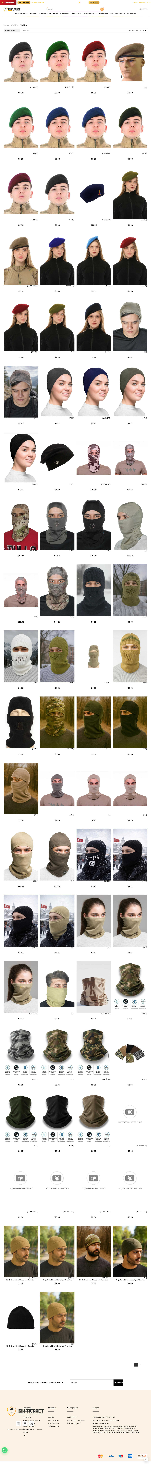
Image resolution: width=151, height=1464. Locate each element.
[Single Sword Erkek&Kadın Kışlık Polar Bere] (21, 1251)
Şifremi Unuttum (53, 1426)
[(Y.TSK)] (130, 619)
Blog (24, 1435)
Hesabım (51, 1417)
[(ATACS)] (130, 486)
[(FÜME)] (57, 420)
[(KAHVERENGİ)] (21, 288)
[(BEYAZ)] (21, 685)
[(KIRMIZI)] (94, 89)
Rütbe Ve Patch (76, 13)
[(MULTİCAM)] (21, 552)
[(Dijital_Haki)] (21, 1015)
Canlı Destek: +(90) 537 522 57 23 (104, 1417)
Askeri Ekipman (64, 13)
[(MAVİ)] (57, 156)
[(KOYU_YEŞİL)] (57, 89)
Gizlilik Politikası (72, 1417)
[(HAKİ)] (130, 156)
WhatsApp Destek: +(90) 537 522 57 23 (106, 1420)
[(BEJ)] (130, 89)
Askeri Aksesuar (88, 13)
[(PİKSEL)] (130, 1015)
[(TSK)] (57, 619)
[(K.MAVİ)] (130, 222)
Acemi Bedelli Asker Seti (117, 13)
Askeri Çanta (43, 13)
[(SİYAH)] (57, 222)
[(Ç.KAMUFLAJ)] (94, 486)
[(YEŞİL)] (21, 156)
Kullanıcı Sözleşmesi (73, 1423)
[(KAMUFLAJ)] (21, 1081)
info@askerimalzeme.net (101, 1423)
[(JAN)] (21, 420)
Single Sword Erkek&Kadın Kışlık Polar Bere (22, 1280)
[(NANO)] (94, 685)
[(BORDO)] (21, 222)
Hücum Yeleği (53, 13)
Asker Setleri (131, 13)
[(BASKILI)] (94, 883)
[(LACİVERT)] (94, 156)
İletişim (25, 1432)
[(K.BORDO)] (21, 89)
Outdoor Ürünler (102, 13)
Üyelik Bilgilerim (53, 1420)
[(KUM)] (21, 883)
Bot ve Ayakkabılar (21, 13)
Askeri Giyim (33, 13)
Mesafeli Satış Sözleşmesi (75, 1420)
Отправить (118, 1383)
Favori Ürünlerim (53, 1423)
